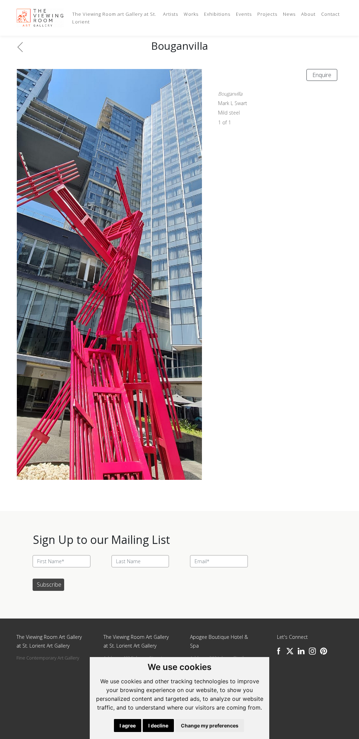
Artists (170, 14)
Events (244, 14)
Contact (330, 14)
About (308, 14)
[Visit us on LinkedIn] (301, 651)
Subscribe (49, 584)
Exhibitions (217, 14)
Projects (267, 14)
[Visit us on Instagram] (312, 651)
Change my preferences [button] (209, 725)
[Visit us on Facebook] (278, 651)
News (289, 14)
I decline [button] (158, 725)
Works (191, 14)
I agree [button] (128, 725)
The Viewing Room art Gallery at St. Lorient (114, 18)
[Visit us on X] (289, 651)
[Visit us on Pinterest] (323, 651)
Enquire (321, 75)
